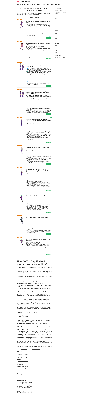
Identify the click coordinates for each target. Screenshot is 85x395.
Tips (56, 45)
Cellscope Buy (57, 19)
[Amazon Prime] (50, 36)
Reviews (21, 4)
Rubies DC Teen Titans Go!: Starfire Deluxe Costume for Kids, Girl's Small (38, 22)
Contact (56, 30)
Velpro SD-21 (57, 15)
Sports (56, 47)
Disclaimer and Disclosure (60, 25)
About (56, 28)
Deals (28, 4)
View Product (49, 38)
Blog (25, 4)
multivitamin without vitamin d (61, 10)
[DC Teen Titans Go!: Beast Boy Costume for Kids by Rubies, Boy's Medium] (21, 242)
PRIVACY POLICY (58, 55)
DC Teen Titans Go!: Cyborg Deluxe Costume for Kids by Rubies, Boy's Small (37, 218)
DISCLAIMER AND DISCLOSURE (55, 4)
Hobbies (56, 48)
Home (18, 4)
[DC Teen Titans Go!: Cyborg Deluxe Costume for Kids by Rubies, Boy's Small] (21, 220)
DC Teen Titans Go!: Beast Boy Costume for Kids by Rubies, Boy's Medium (38, 240)
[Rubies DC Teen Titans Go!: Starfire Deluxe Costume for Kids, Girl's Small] (21, 24)
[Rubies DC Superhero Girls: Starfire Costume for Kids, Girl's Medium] (21, 46)
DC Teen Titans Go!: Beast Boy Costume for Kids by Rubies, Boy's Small (38, 196)
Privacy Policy (57, 26)
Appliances (57, 43)
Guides (31, 4)
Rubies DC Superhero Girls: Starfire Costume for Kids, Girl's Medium (38, 44)
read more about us (36, 349)
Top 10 (35, 4)
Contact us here (24, 349)
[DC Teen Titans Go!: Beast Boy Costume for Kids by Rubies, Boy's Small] (21, 198)
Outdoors (57, 50)
